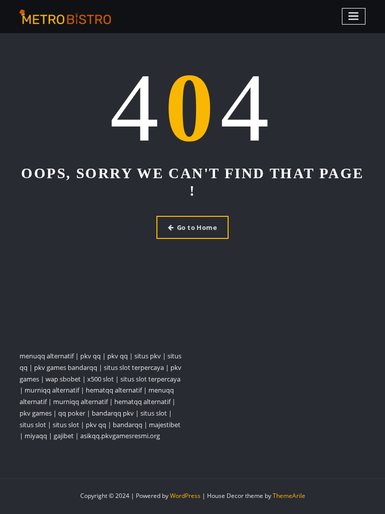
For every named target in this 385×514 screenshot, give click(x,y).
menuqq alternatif (47, 355)
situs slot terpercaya (134, 367)
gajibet (64, 435)
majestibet (164, 424)
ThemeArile (289, 495)
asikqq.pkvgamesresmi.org (120, 435)
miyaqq (36, 435)
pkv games (36, 413)
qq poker (71, 413)
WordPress (185, 495)
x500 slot (100, 378)
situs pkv (147, 355)
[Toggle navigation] (354, 16)
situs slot (153, 413)
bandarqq (127, 424)
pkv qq (90, 355)
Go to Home (197, 227)
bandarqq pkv (113, 413)
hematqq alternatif (114, 390)
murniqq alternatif (52, 390)
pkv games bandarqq (65, 367)
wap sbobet (63, 378)
